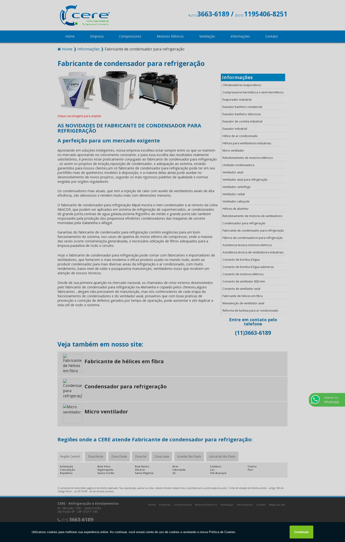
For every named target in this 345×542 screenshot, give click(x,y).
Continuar (301, 532)
